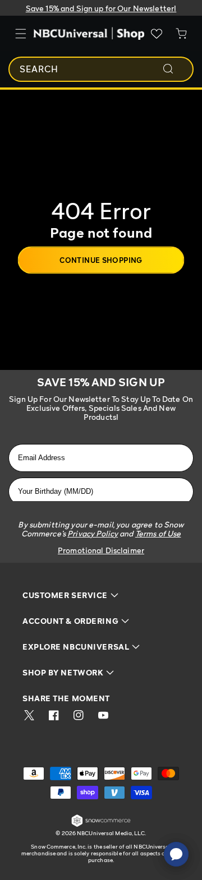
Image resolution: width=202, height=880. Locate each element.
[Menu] (20, 33)
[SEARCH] (175, 69)
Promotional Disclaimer (101, 550)
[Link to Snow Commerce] (101, 825)
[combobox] (101, 69)
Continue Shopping (101, 259)
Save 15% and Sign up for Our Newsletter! (101, 8)
